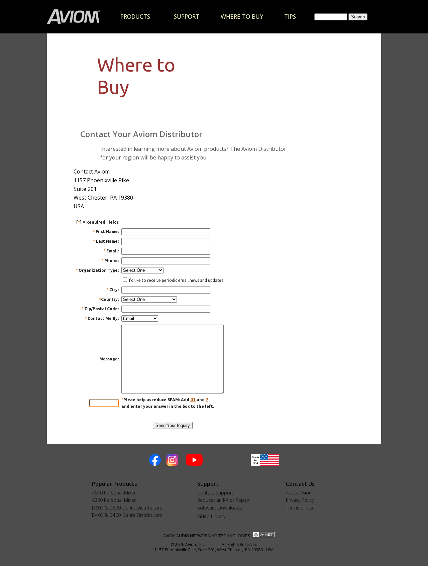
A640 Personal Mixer (114, 492)
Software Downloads (219, 507)
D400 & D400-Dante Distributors (127, 515)
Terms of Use (300, 507)
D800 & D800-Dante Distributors (127, 507)
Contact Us (300, 483)
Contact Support (215, 492)
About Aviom (299, 492)
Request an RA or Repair (223, 500)
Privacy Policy (300, 500)
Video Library (211, 516)
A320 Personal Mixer (114, 500)
